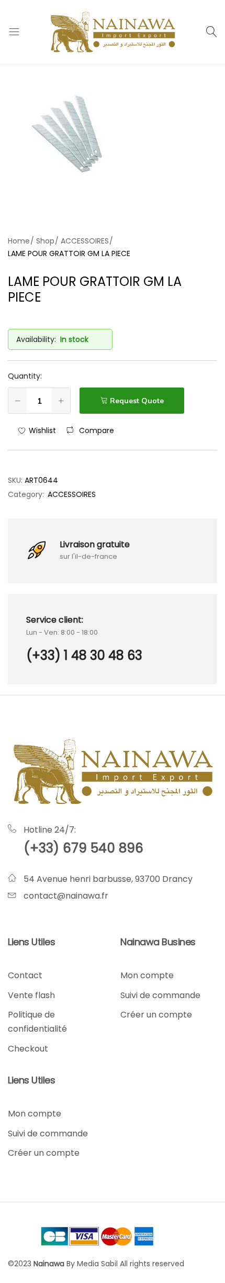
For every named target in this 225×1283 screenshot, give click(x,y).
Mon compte (147, 975)
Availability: (36, 339)
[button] (90, 430)
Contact (25, 975)
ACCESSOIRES (72, 494)
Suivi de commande (160, 995)
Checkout (28, 1049)
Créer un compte (156, 1015)
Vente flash (31, 995)
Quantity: (25, 376)
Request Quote (137, 400)
